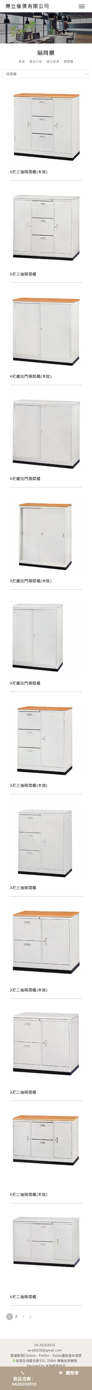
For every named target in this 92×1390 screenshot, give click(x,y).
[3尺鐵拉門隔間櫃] (46, 638)
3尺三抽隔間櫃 (23, 888)
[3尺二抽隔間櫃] (46, 1043)
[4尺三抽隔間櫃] (46, 228)
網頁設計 (59, 1366)
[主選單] (81, 6)
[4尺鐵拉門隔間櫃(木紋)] (46, 330)
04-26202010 (44, 1345)
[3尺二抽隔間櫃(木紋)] (46, 941)
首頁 (22, 61)
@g (45, 1350)
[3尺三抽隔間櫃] (46, 842)
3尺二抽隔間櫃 (23, 1092)
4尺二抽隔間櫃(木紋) (29, 1194)
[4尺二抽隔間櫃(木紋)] (46, 1139)
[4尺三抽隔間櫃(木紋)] (46, 126)
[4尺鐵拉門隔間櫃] (46, 433)
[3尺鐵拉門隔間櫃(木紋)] (46, 535)
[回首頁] (27, 6)
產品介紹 (35, 61)
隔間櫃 (68, 61)
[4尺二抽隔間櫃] (46, 1242)
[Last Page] (30, 1316)
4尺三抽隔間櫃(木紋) (29, 172)
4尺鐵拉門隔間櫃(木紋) (31, 376)
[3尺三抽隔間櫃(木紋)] (46, 740)
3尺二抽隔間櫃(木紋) (29, 990)
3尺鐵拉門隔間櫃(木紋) (31, 581)
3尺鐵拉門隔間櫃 (25, 683)
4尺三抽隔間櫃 (23, 274)
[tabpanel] (46, 27)
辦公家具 (53, 61)
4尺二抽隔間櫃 (23, 1297)
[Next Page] (23, 1316)
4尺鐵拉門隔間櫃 (25, 479)
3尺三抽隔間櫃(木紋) (29, 785)
